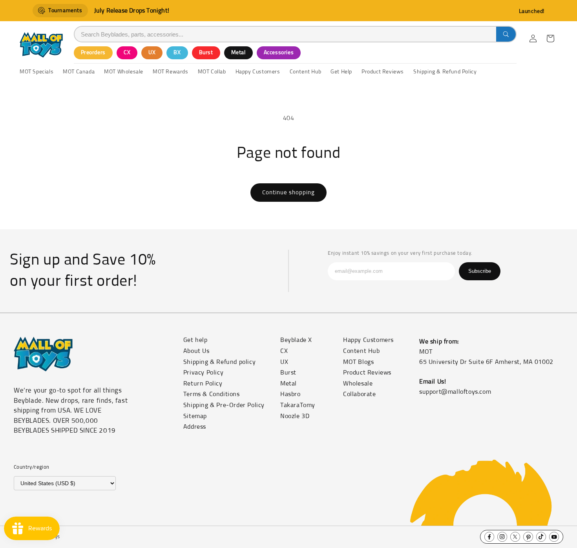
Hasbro (290, 394)
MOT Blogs (358, 362)
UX (151, 52)
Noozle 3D (294, 416)
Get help (195, 340)
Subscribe (479, 271)
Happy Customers (368, 340)
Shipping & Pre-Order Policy (224, 405)
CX (127, 52)
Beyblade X (296, 340)
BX (177, 52)
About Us (196, 351)
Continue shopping (288, 192)
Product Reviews (367, 372)
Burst (206, 52)
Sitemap (195, 416)
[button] (550, 38)
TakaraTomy (297, 405)
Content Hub (361, 351)
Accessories (279, 52)
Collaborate (359, 394)
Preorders (93, 52)
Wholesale (357, 383)
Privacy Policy (203, 372)
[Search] (506, 34)
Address (194, 427)
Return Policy (203, 383)
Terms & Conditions (211, 394)
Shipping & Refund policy (219, 362)
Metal (238, 52)
